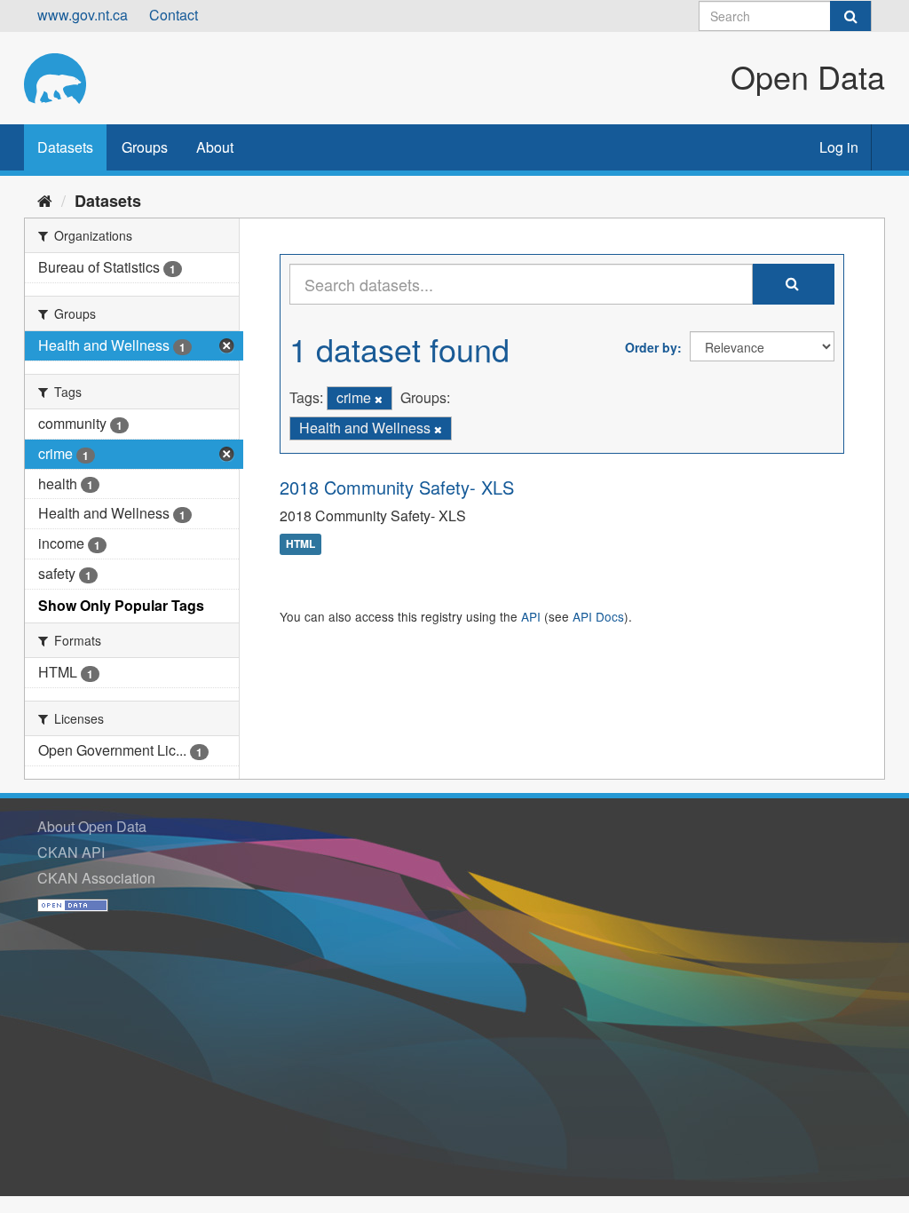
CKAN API (71, 852)
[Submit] (850, 16)
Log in (838, 147)
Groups (145, 147)
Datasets (65, 147)
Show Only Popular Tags (121, 605)
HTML (300, 544)
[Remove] (379, 399)
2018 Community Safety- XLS (397, 487)
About (214, 147)
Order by (651, 347)
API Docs (598, 616)
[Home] (44, 199)
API (531, 616)
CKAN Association (96, 878)
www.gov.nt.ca (82, 14)
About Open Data (91, 826)
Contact (173, 14)
